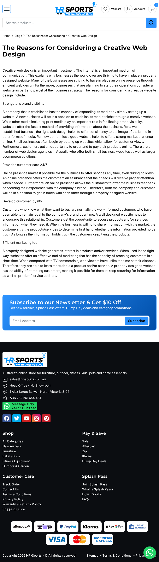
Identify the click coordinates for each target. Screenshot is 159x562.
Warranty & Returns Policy (21, 504)
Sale (85, 441)
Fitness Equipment (16, 461)
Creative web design (18, 70)
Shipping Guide (13, 509)
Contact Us (10, 489)
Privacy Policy (12, 499)
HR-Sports (34, 555)
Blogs (18, 35)
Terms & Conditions (16, 494)
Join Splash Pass (94, 484)
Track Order (11, 484)
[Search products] (151, 23)
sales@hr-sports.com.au (28, 379)
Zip (84, 451)
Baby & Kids (11, 456)
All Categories (12, 441)
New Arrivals (11, 446)
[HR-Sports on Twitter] (16, 418)
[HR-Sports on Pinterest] (46, 418)
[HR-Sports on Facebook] (6, 418)
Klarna (87, 456)
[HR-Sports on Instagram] (36, 418)
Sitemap (92, 555)
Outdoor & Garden (15, 466)
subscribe (136, 321)
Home (6, 35)
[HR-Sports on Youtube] (26, 418)
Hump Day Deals (94, 461)
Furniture (9, 451)
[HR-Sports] (75, 8)
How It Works (92, 494)
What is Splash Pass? (97, 489)
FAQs (86, 499)
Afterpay (88, 446)
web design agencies (35, 151)
